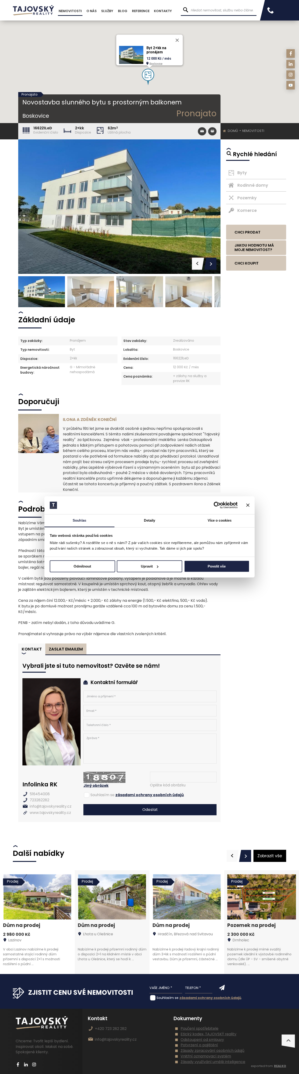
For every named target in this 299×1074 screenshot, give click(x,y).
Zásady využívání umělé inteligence (213, 1061)
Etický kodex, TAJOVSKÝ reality (208, 1034)
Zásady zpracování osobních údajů (212, 1050)
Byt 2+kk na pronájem (156, 50)
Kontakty (163, 11)
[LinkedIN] (290, 64)
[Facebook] (290, 53)
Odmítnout (82, 566)
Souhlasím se (102, 795)
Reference (141, 11)
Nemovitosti (253, 130)
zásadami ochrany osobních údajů (149, 795)
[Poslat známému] (202, 131)
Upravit (147, 566)
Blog (122, 11)
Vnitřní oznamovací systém (206, 1056)
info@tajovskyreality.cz (50, 806)
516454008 (40, 794)
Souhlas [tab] (79, 520)
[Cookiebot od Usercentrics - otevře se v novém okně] (217, 505)
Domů (233, 130)
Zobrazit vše (269, 856)
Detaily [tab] (149, 520)
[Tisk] (212, 131)
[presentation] (233, 856)
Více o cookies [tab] (219, 520)
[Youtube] (290, 85)
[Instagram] (290, 74)
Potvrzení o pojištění (199, 1045)
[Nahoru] (288, 1041)
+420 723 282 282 (111, 1028)
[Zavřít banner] (247, 505)
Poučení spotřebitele (199, 1028)
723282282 (39, 800)
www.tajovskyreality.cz (50, 812)
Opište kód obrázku (167, 785)
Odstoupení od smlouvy (202, 1039)
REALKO (280, 1066)
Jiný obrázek (96, 785)
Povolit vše (217, 566)
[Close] (177, 40)
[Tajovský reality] (33, 10)
